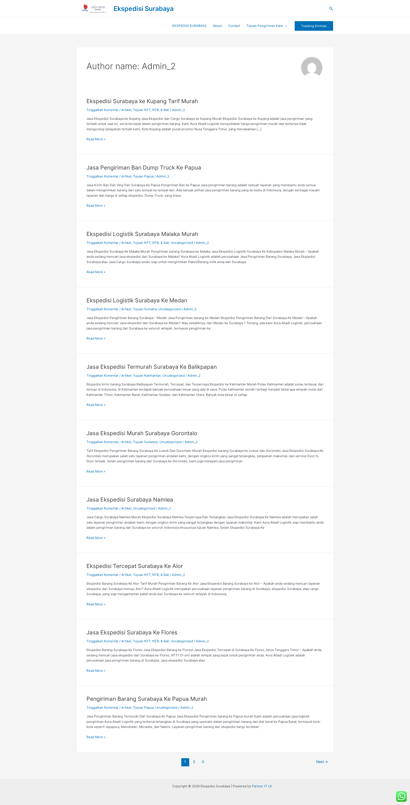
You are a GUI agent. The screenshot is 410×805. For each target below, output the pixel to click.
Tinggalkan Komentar (102, 110)
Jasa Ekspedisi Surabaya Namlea (129, 499)
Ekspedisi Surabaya (144, 8)
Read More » (95, 139)
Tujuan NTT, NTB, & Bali (151, 110)
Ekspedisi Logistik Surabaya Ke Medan (136, 300)
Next (322, 762)
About (217, 26)
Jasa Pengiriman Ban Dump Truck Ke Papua (143, 167)
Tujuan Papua (143, 176)
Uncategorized (182, 243)
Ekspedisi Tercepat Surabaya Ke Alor (134, 566)
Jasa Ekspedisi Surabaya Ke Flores (131, 632)
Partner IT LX (262, 786)
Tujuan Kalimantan (147, 375)
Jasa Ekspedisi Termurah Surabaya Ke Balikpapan (151, 366)
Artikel (126, 110)
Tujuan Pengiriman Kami (264, 26)
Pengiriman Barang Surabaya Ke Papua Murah (146, 698)
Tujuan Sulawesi (145, 442)
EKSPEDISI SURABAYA (189, 26)
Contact (234, 26)
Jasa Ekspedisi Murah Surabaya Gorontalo (141, 433)
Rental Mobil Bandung (154, 786)
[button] (331, 8)
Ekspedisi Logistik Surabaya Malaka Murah (142, 234)
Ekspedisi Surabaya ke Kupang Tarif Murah (142, 101)
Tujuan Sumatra (145, 309)
